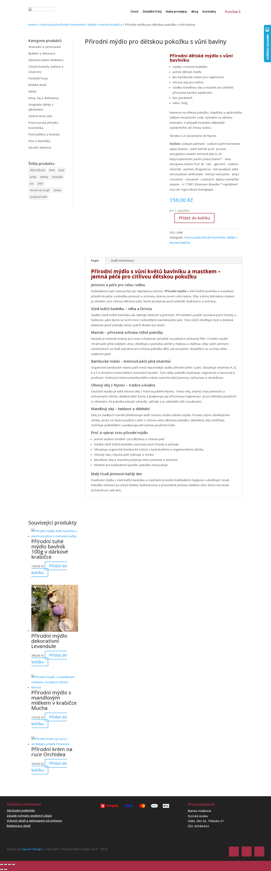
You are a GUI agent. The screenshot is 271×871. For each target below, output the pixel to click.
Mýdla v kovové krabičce (105, 24)
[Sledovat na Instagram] (247, 851)
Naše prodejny (176, 11)
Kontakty (209, 11)
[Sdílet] (9, 864)
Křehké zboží (37, 85)
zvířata (57, 190)
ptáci (40, 183)
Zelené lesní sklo (40, 116)
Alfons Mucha (37, 170)
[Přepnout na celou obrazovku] (5, 864)
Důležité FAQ (152, 11)
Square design (31, 849)
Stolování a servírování (44, 47)
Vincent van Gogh (40, 190)
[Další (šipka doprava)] (5, 869)
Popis (95, 260)
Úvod (134, 11)
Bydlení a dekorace (41, 53)
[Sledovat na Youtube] (259, 851)
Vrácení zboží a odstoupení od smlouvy (34, 820)
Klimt (52, 170)
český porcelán (38, 197)
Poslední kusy (38, 78)
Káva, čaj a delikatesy (43, 98)
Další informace (122, 260)
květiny (44, 177)
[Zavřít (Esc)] (13, 864)
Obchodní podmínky (21, 810)
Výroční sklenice (39, 147)
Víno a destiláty (39, 141)
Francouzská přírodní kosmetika (62, 24)
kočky (33, 177)
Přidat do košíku (194, 218)
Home (32, 24)
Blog (194, 11)
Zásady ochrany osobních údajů (29, 815)
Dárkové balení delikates (45, 60)
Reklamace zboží (19, 826)
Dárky (32, 91)
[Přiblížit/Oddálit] (1, 864)
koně (61, 170)
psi (32, 183)
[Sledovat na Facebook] (234, 851)
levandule (57, 177)
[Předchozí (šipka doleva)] (1, 869)
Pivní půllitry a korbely (44, 134)
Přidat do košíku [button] (49, 569)
